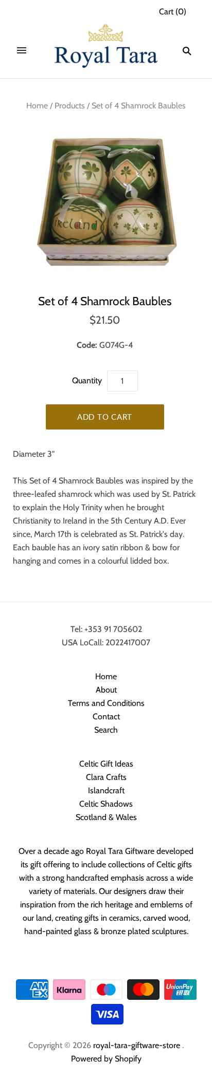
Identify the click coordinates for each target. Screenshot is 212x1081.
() (172, 11)
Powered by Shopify (106, 1059)
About (106, 690)
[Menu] (21, 51)
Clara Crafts (106, 777)
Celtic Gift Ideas (106, 764)
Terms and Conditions (106, 703)
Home (37, 105)
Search (106, 730)
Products (70, 105)
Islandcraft (106, 790)
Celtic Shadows (106, 804)
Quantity (87, 380)
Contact (106, 716)
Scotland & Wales (106, 817)
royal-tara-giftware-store (136, 1045)
